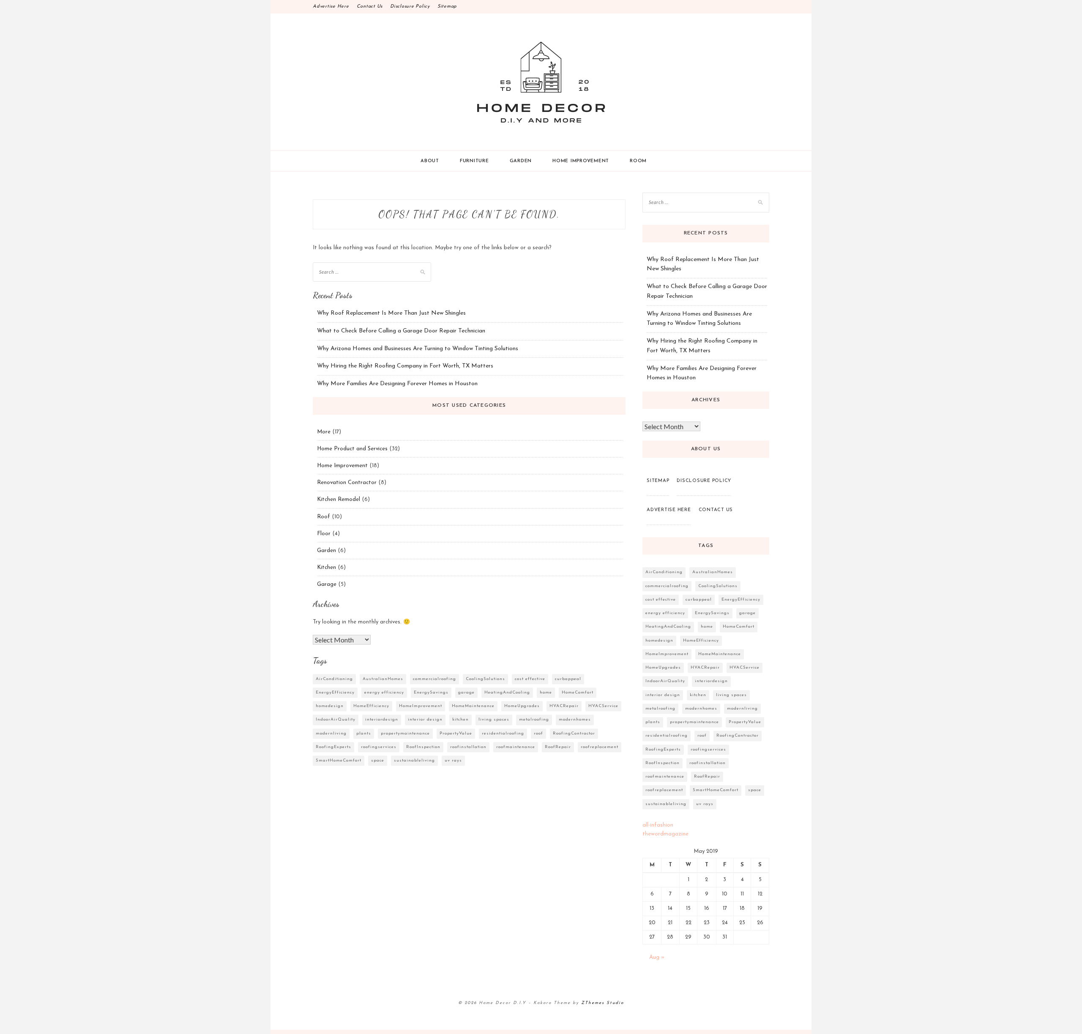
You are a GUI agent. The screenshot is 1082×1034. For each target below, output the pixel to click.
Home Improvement (580, 161)
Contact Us (370, 6)
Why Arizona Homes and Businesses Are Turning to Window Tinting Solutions (417, 349)
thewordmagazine (665, 834)
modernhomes (575, 719)
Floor (324, 533)
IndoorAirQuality (335, 719)
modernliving (331, 733)
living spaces (493, 719)
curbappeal (568, 679)
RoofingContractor (574, 733)
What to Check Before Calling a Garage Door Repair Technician (401, 331)
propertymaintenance (405, 733)
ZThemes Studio (602, 1003)
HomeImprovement (420, 706)
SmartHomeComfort (338, 760)
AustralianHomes (383, 679)
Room (638, 161)
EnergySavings (431, 692)
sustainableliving (414, 760)
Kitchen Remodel (338, 499)
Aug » (656, 957)
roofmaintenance (515, 747)
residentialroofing (503, 733)
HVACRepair (564, 706)
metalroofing (534, 719)
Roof (323, 517)
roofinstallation (468, 747)
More (324, 432)
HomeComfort (577, 692)
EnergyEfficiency (335, 692)
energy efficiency (384, 692)
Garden (521, 161)
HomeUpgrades (522, 706)
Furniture (474, 161)
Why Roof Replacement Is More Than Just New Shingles (391, 313)
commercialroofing (434, 679)
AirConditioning (334, 679)
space (377, 760)
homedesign (330, 706)
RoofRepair (558, 747)
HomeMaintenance (473, 706)
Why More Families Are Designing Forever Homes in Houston (397, 384)
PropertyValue (456, 733)
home (546, 692)
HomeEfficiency (371, 706)
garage (466, 692)
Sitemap (447, 6)
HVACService (603, 706)
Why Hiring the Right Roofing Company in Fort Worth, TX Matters (405, 366)
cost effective (530, 679)
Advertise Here (331, 6)
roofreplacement (599, 747)
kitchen (460, 719)
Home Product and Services (352, 449)
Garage (326, 584)
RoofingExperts (333, 747)
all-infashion (657, 825)
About (430, 161)
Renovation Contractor (347, 482)
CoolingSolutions (485, 679)
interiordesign (381, 719)
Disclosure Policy (410, 6)
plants (363, 733)
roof (538, 733)
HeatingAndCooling (507, 692)
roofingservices (378, 747)
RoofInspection (423, 747)
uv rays (453, 760)
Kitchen (326, 567)
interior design (425, 719)
